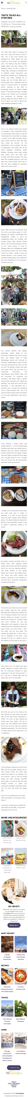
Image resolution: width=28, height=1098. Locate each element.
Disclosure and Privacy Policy (14, 1095)
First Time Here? (14, 1083)
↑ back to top (14, 1067)
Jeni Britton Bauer (14, 232)
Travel (8, 913)
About (14, 1082)
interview (23, 260)
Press (14, 1086)
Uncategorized (11, 8)
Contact (14, 1085)
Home (3, 8)
